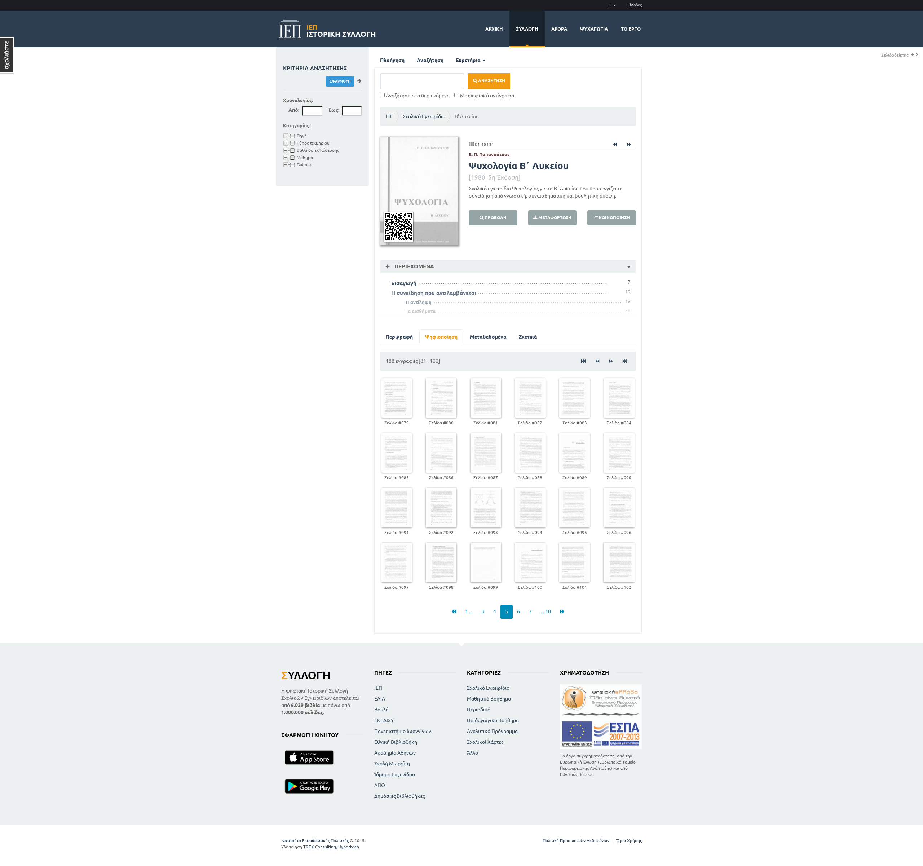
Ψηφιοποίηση (441, 337)
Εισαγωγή (403, 283)
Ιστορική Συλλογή (341, 29)
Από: (293, 110)
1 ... (468, 611)
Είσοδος (635, 5)
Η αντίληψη (419, 302)
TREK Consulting (319, 846)
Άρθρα (559, 28)
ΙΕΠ (390, 116)
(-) (917, 54)
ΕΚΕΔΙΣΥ (384, 720)
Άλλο (472, 753)
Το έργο (631, 28)
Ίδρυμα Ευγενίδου (394, 774)
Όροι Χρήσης (629, 840)
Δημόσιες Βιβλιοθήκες (399, 796)
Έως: (333, 110)
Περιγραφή (399, 337)
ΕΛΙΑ (379, 699)
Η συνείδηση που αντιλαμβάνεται (433, 293)
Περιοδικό (478, 709)
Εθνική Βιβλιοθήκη (395, 742)
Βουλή (381, 709)
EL (610, 5)
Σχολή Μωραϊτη (392, 763)
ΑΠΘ (379, 785)
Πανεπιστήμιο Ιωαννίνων (402, 731)
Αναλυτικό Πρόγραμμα (492, 731)
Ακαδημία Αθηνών (395, 753)
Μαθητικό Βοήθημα (489, 699)
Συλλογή (527, 28)
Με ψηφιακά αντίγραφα (486, 95)
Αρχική (494, 28)
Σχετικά (528, 337)
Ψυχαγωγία (594, 28)
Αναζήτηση (430, 60)
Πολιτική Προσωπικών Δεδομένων (576, 840)
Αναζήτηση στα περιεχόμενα (417, 95)
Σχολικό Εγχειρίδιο (424, 116)
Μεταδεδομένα (488, 337)
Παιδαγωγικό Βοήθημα (493, 720)
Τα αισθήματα (421, 311)
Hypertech (348, 846)
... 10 (546, 611)
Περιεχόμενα (413, 266)
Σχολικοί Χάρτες (485, 742)
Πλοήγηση (392, 60)
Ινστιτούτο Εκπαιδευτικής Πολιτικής (315, 840)
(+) (912, 54)
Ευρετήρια (469, 60)
